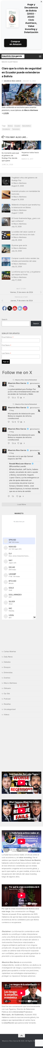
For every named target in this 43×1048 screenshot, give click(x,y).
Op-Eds (7, 693)
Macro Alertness (10, 62)
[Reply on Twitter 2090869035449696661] (9, 422)
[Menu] (40, 56)
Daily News (8, 657)
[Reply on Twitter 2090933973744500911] (9, 443)
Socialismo (6, 129)
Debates (7, 662)
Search (4, 319)
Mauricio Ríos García (12, 81)
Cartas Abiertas (10, 651)
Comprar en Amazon (15, 43)
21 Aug (11, 386)
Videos (6, 714)
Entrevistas (8, 672)
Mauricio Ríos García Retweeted (26, 380)
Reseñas (7, 704)
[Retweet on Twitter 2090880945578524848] (13, 496)
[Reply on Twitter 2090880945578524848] (9, 496)
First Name (6, 345)
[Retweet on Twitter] (13, 380)
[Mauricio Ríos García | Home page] (16, 56)
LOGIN (6, 113)
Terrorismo (16, 129)
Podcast (7, 699)
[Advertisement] (21, 744)
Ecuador (17, 126)
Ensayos (7, 667)
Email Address (7, 337)
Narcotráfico (26, 126)
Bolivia (10, 126)
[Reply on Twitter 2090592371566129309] (9, 397)
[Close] (41, 1)
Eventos (7, 678)
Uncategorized (9, 709)
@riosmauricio (35, 383)
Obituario (7, 688)
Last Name (6, 353)
